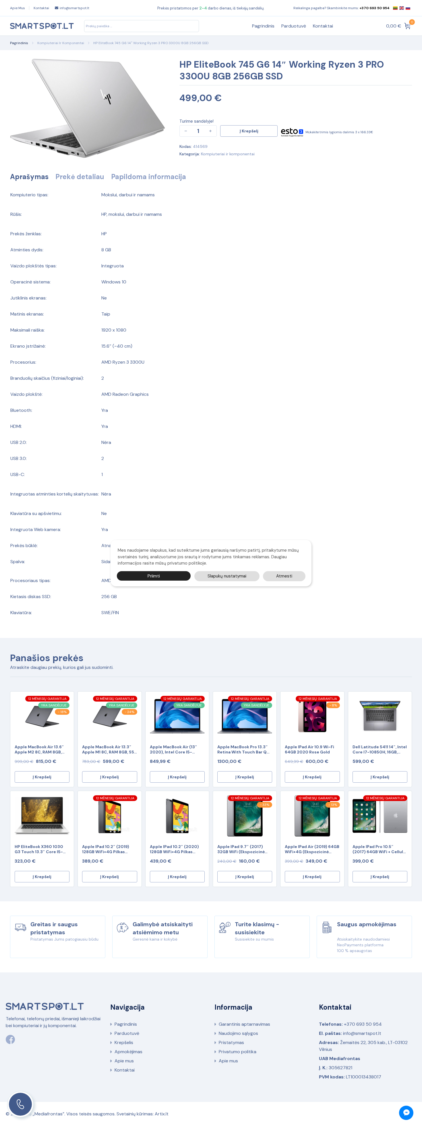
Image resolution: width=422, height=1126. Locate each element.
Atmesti (284, 576)
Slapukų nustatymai (227, 576)
